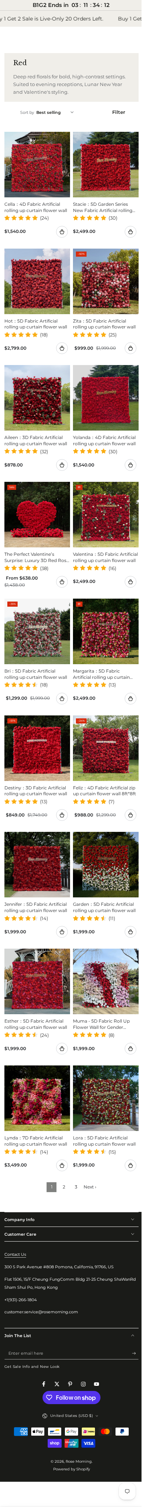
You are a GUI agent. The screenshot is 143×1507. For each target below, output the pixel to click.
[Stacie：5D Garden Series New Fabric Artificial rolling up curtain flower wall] (101, 163)
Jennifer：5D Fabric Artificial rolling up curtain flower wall (35, 888)
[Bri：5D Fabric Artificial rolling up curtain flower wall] (35, 619)
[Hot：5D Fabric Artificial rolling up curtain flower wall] (35, 277)
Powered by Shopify (69, 1444)
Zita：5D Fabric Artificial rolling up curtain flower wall (101, 318)
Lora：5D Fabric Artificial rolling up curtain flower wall (101, 1116)
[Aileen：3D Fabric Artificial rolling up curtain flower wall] (35, 391)
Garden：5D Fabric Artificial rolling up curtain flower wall (101, 888)
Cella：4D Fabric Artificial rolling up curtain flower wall (35, 204)
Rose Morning (76, 1437)
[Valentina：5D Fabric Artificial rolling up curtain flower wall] (101, 505)
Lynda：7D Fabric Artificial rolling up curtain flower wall (35, 1116)
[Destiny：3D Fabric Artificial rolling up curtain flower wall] (35, 733)
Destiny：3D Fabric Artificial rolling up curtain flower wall (35, 774)
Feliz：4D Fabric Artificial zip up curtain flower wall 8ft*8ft (101, 775)
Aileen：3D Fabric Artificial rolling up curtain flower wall (35, 432)
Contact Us (15, 1229)
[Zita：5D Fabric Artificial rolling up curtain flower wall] (101, 277)
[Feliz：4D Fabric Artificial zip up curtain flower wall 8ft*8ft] (101, 733)
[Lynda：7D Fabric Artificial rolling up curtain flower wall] (35, 1074)
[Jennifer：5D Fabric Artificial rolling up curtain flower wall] (35, 846)
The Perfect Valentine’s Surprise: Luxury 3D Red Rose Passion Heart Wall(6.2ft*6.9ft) (30, 546)
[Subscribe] (129, 1328)
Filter (114, 112)
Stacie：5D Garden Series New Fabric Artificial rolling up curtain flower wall (100, 204)
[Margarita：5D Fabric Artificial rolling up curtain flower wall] (101, 619)
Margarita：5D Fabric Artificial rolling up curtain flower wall (98, 660)
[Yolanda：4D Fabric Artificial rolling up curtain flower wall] (101, 391)
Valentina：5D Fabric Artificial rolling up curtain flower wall (98, 546)
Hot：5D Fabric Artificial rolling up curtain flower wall (35, 318)
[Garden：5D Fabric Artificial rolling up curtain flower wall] (101, 846)
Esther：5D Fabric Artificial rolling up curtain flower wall (35, 1002)
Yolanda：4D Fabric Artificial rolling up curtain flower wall (101, 432)
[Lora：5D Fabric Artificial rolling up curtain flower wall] (101, 1074)
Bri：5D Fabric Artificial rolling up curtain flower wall (35, 660)
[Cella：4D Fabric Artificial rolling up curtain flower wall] (35, 163)
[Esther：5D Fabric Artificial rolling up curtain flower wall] (35, 961)
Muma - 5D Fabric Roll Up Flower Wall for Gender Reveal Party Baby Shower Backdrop (99, 1002)
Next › (87, 1162)
